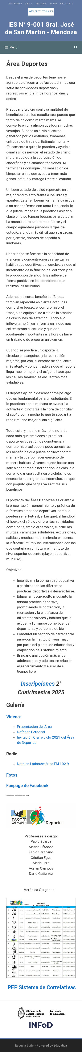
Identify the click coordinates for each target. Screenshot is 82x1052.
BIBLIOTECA (66, 3)
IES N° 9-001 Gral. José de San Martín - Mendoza (41, 28)
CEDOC (29, 3)
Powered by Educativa (52, 1045)
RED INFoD (41, 3)
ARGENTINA (15, 3)
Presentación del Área (34, 726)
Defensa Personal (31, 732)
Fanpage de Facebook (27, 785)
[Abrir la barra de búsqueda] (76, 47)
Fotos (11, 775)
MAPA (53, 3)
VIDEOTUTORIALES (42, 11)
